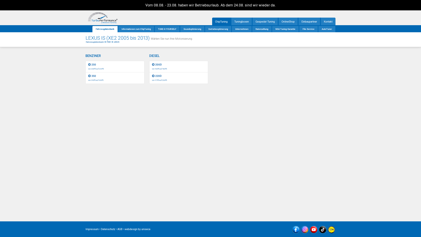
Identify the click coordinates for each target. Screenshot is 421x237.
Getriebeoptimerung (218, 29)
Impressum (92, 229)
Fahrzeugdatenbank (105, 29)
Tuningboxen (241, 21)
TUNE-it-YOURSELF (167, 29)
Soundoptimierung (192, 29)
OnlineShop (288, 21)
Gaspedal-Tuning (265, 21)
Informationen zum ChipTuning (136, 29)
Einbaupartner (309, 21)
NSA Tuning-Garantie (285, 29)
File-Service (308, 29)
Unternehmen (241, 29)
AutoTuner (327, 29)
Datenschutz (108, 229)
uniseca (145, 229)
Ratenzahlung (262, 29)
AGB (119, 229)
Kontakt (328, 21)
